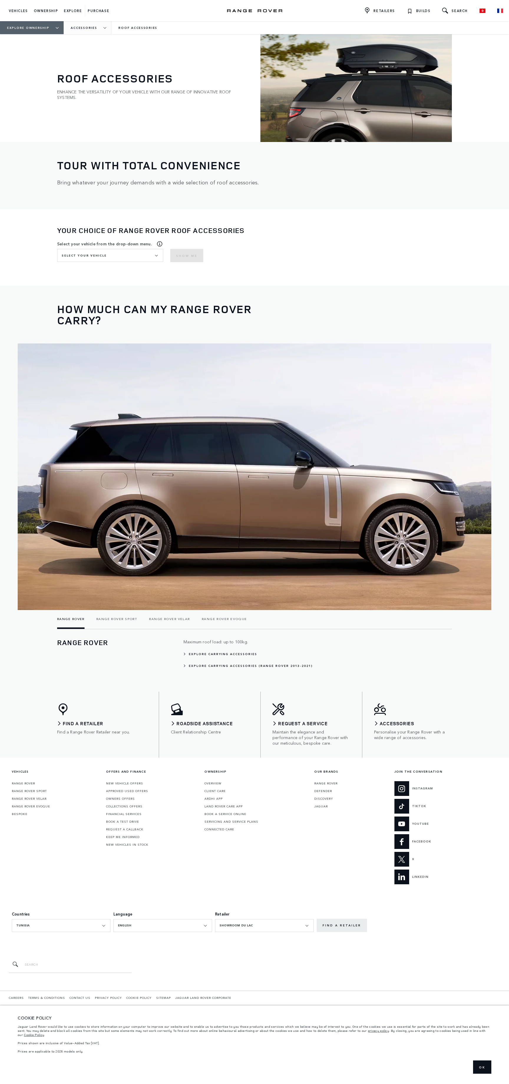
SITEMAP (163, 998)
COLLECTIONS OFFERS (124, 806)
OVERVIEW (213, 783)
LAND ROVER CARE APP (223, 806)
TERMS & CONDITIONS (46, 998)
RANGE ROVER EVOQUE (31, 806)
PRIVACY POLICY (108, 998)
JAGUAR (321, 806)
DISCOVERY (323, 799)
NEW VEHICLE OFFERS (124, 783)
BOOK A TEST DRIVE (122, 821)
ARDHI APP (213, 799)
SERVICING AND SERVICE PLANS (231, 821)
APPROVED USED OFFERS (127, 791)
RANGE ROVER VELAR (29, 799)
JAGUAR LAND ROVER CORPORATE (203, 998)
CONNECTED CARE (219, 829)
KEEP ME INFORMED (123, 837)
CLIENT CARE (215, 791)
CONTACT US (80, 998)
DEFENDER (323, 791)
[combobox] (110, 255)
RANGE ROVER (23, 783)
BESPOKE (19, 814)
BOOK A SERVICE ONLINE (225, 814)
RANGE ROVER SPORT (29, 791)
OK (482, 1067)
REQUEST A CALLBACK (124, 829)
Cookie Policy (34, 1035)
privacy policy (378, 1031)
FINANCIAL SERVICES (124, 814)
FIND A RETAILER (342, 925)
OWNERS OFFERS (120, 799)
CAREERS (16, 998)
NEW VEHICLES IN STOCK (127, 844)
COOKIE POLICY (139, 998)
